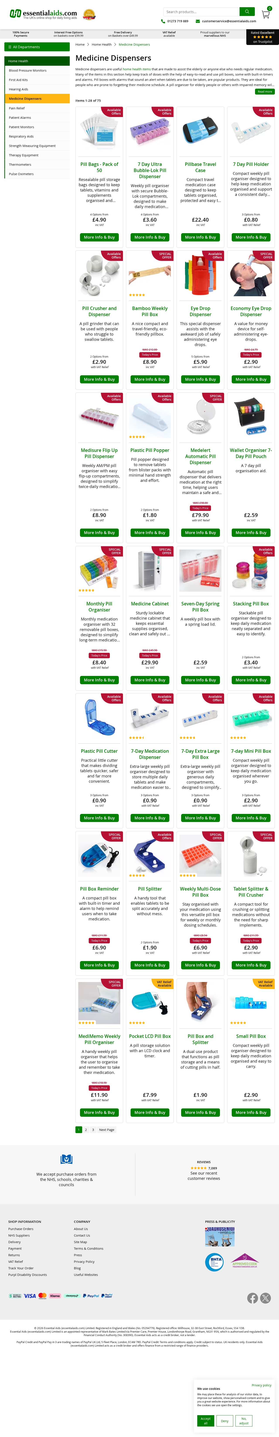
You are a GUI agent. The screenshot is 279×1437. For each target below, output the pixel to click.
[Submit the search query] (247, 11)
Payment (15, 1248)
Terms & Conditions (88, 1248)
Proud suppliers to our (215, 34)
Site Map (80, 1242)
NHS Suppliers (19, 1235)
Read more (265, 91)
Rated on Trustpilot (262, 37)
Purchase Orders (20, 1229)
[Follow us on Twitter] (265, 1302)
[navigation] (37, 46)
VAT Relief (15, 1261)
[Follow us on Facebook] (253, 1302)
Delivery (14, 1242)
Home (80, 44)
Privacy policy (261, 1385)
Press (78, 1255)
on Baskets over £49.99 (123, 34)
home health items (137, 69)
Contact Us (82, 1235)
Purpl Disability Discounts (27, 1274)
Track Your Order (21, 1268)
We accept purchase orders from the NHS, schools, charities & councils (66, 1179)
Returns (14, 1255)
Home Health (102, 44)
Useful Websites (86, 1274)
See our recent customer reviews (204, 1175)
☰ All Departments (24, 47)
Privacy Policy (84, 1261)
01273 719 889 (177, 21)
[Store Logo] (43, 14)
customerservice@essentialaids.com (229, 21)
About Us (81, 1229)
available (169, 34)
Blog (77, 1268)
